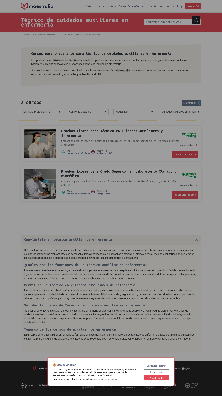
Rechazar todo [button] (157, 372)
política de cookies (108, 379)
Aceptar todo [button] (156, 378)
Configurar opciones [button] (156, 365)
